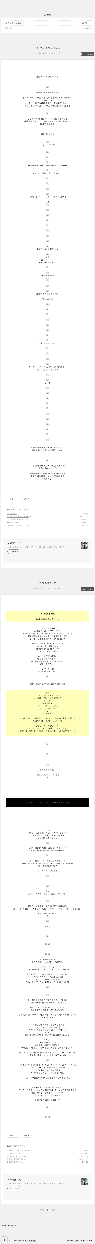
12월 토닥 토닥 (12, 523)
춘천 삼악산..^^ (10, 28)
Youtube (28, 1241)
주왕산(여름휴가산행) (15, 1159)
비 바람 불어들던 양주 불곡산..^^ (19, 1156)
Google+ (34, 1241)
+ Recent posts (9, 1225)
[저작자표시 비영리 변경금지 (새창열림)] (35, 1136)
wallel (91, 1241)
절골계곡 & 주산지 (13, 1162)
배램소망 (10, 509)
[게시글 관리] (18, 499)
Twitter (14, 1241)
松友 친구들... (12, 514)
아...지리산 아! (12, 1153)
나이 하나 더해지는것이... (16, 525)
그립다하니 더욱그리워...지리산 (18, 1150)
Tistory (76, 1241)
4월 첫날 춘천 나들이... (13, 23)
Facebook (20, 1241)
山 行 (9, 1146)
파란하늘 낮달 (14, 543)
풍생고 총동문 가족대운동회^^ (18, 517)
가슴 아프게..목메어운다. (16, 520)
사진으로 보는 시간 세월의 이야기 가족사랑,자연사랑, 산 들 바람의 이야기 (35, 547)
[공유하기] (15, 499)
